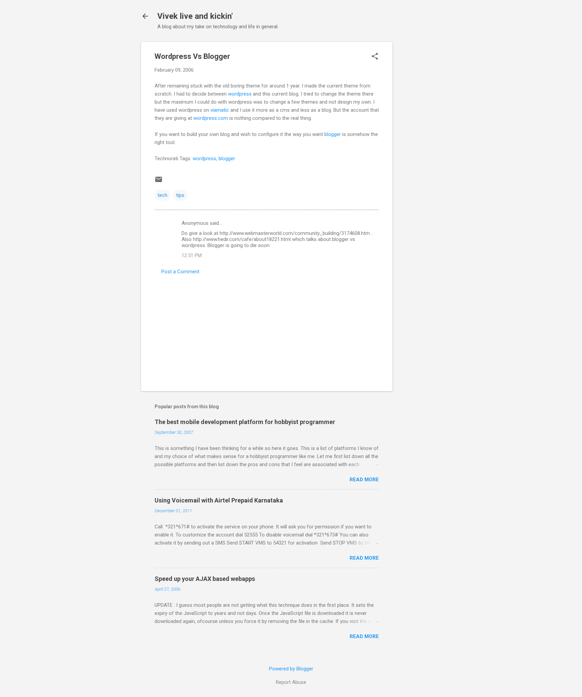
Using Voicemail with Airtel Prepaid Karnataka (219, 500)
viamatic (220, 110)
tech (162, 195)
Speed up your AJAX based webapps (205, 578)
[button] (375, 57)
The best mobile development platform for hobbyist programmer (245, 421)
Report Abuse (291, 682)
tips (180, 195)
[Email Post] (159, 182)
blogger (332, 134)
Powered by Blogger (291, 669)
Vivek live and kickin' (195, 16)
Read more (364, 480)
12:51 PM (192, 255)
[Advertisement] (419, 143)
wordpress (240, 94)
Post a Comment (180, 272)
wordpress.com (210, 118)
